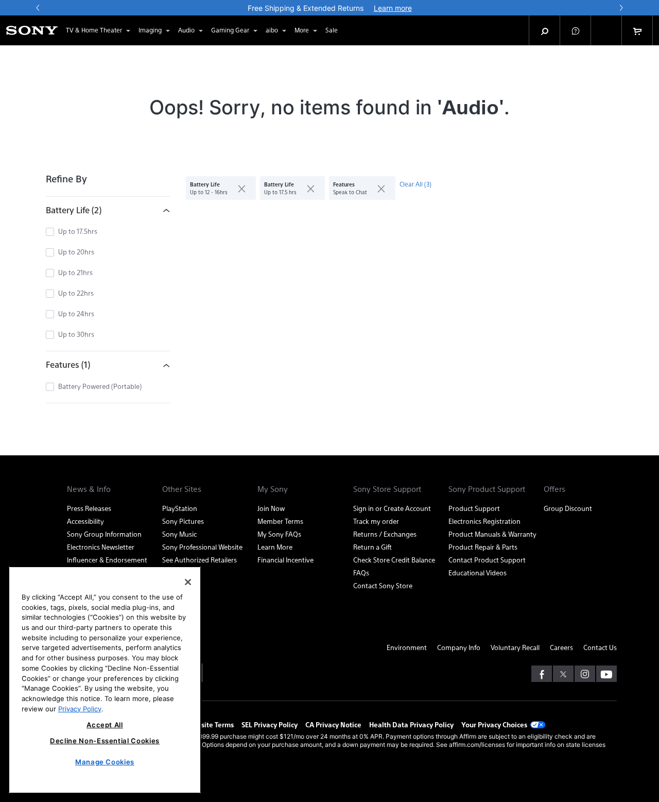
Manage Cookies (104, 762)
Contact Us (600, 647)
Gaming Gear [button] (230, 30)
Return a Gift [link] (372, 546)
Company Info (458, 647)
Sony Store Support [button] (387, 488)
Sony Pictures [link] (183, 521)
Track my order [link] (376, 521)
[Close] (188, 582)
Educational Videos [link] (477, 572)
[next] (621, 7)
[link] (331, 30)
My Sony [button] (272, 488)
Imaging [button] (150, 30)
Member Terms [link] (280, 521)
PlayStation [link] (179, 508)
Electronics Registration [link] (484, 521)
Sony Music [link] (179, 534)
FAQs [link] (361, 572)
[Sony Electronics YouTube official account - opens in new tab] (606, 674)
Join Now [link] (271, 508)
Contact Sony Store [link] (382, 585)
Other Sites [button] (181, 488)
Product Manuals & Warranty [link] (492, 534)
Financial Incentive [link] (285, 559)
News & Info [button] (89, 488)
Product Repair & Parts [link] (482, 546)
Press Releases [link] (89, 508)
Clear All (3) (415, 184)
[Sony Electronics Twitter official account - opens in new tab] (563, 674)
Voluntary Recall (515, 647)
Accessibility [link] (85, 521)
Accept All (104, 725)
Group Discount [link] (568, 508)
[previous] (38, 7)
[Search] (544, 30)
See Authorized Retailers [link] (199, 559)
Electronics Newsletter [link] (100, 546)
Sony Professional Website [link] (202, 546)
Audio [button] (186, 30)
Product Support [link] (474, 508)
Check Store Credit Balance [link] (394, 559)
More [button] (301, 30)
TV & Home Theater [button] (94, 30)
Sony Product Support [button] (486, 488)
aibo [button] (272, 30)
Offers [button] (554, 488)
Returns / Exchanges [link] (385, 534)
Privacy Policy (79, 708)
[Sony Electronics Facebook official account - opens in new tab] (541, 674)
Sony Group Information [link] (104, 534)
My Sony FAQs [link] (279, 534)
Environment (407, 647)
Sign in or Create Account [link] (392, 508)
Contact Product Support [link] (487, 559)
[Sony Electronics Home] (32, 30)
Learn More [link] (274, 546)
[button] (575, 30)
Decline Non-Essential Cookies (105, 741)
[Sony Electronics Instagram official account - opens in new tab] (585, 674)
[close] (238, 188)
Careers (561, 647)
